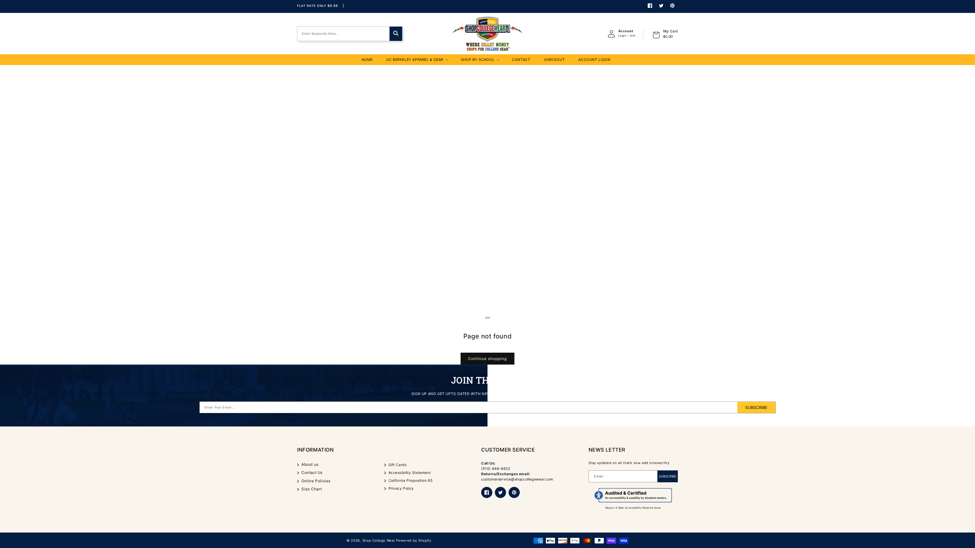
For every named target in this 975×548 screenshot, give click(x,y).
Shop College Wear (378, 540)
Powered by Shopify (413, 540)
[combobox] (341, 34)
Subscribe (667, 476)
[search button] (395, 34)
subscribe (756, 407)
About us (310, 464)
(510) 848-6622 (495, 468)
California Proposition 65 (410, 480)
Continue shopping (487, 358)
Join (632, 35)
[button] (416, 59)
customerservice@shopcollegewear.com (517, 479)
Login (622, 35)
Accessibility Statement (409, 472)
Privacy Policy (401, 488)
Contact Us (312, 472)
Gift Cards (397, 465)
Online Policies (316, 480)
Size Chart (311, 489)
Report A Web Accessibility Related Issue (633, 507)
